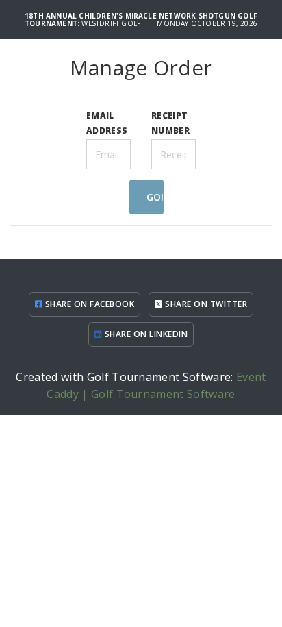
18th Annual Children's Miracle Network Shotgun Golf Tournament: (141, 19)
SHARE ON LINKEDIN (145, 334)
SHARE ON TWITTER (205, 304)
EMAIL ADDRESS (106, 123)
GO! (155, 197)
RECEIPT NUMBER (170, 123)
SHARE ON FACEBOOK (88, 304)
